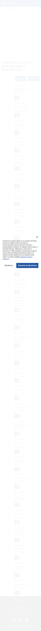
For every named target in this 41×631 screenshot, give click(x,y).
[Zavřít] (37, 237)
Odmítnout (8, 265)
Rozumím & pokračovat (27, 265)
